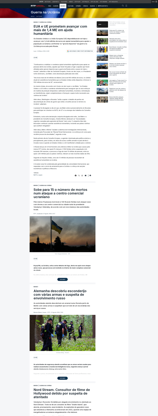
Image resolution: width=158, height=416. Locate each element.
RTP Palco (85, 1)
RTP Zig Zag (94, 1)
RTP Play (77, 1)
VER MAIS (62, 279)
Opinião (78, 6)
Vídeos (85, 6)
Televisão (64, 1)
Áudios (92, 6)
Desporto (56, 1)
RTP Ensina (103, 1)
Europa (55, 6)
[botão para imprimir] (90, 176)
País (49, 6)
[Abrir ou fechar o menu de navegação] (126, 5)
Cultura (70, 6)
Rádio (71, 1)
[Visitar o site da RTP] (41, 1)
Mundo (63, 6)
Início (32, 16)
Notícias (47, 1)
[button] (123, 6)
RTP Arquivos (113, 1)
